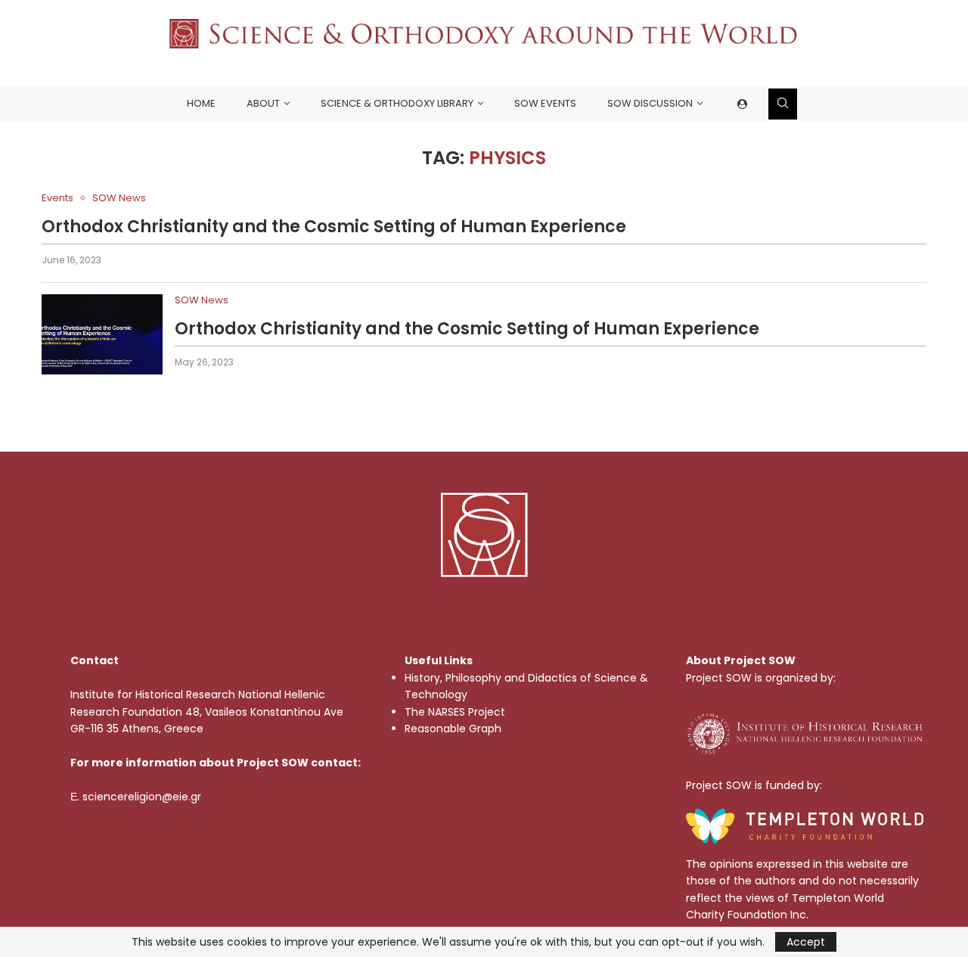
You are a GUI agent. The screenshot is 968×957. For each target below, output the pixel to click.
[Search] (782, 104)
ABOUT (263, 103)
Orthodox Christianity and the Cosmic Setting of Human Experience (334, 226)
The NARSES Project (455, 711)
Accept (805, 941)
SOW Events (545, 103)
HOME (201, 103)
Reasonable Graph (453, 728)
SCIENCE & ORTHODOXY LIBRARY (397, 103)
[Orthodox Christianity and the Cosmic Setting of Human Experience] (102, 334)
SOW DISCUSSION (650, 103)
